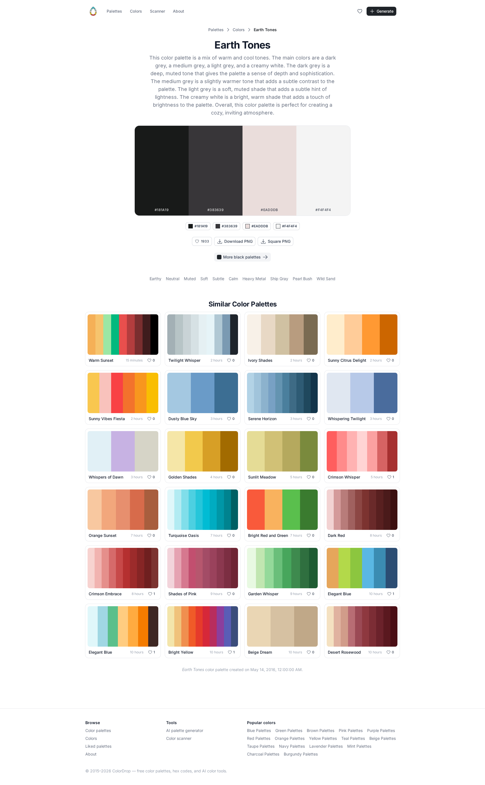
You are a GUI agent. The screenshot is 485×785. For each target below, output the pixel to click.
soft (204, 278)
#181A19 (201, 226)
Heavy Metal (254, 278)
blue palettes (259, 730)
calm (233, 278)
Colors (136, 11)
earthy (155, 278)
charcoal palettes (263, 754)
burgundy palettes (301, 754)
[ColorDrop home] (93, 11)
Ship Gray (279, 278)
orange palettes (290, 738)
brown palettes (320, 730)
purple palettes (381, 730)
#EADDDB (259, 226)
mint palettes (359, 746)
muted (190, 278)
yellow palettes (323, 738)
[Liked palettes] (359, 11)
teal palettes (353, 738)
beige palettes (382, 738)
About (178, 11)
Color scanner (178, 738)
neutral (172, 278)
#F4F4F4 (289, 226)
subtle (218, 278)
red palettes (258, 738)
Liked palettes (98, 746)
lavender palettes (326, 746)
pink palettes (351, 730)
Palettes (114, 11)
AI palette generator (184, 730)
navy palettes (292, 746)
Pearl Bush (302, 278)
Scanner (157, 11)
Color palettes (98, 730)
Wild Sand (326, 278)
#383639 (229, 226)
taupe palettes (260, 746)
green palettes (288, 730)
